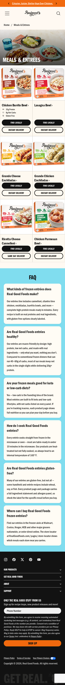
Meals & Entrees (22, 24)
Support (7, 591)
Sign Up (32, 643)
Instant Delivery (16, 129)
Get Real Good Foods (13, 576)
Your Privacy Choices (41, 657)
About (6, 584)
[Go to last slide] (9, 3)
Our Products (10, 569)
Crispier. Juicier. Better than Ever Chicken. (32, 3)
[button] (58, 13)
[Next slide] (56, 3)
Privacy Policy (9, 657)
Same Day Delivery (16, 256)
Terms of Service (24, 657)
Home (7, 24)
